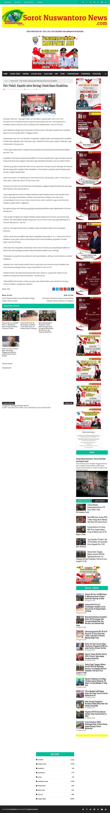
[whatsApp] (79, 2)
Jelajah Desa (36, 74)
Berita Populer (84, 501)
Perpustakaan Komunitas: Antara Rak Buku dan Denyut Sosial (91, 460)
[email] (102, 2)
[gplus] (90, 2)
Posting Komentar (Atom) (20, 406)
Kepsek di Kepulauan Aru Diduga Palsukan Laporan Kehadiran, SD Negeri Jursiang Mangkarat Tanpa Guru (96, 681)
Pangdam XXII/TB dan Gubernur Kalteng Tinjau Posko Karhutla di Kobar (96, 713)
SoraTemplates (13, 809)
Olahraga (41, 772)
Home (5, 74)
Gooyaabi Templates (32, 809)
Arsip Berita (100, 501)
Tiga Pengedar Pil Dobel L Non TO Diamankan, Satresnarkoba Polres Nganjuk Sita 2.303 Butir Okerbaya (91, 543)
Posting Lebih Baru (8, 403)
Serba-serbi (41, 89)
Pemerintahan (73, 74)
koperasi (41, 768)
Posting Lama (68, 403)
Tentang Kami (29, 2)
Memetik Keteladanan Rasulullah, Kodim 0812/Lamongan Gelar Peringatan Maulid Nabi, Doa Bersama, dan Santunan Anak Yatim (46, 327)
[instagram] (94, 2)
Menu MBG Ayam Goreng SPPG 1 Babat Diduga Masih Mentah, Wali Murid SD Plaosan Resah (97, 519)
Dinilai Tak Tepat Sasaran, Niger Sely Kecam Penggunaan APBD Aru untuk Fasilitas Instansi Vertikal (10, 352)
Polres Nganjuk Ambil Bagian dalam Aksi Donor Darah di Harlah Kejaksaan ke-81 (96, 693)
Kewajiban (7, 2)
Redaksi (39, 2)
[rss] (98, 2)
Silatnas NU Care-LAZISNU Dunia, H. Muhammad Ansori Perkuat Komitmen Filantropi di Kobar (10, 325)
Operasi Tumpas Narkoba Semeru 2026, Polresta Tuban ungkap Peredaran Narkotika (96, 656)
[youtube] (105, 2)
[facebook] (87, 2)
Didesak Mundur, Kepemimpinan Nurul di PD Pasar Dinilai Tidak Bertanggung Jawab (90, 508)
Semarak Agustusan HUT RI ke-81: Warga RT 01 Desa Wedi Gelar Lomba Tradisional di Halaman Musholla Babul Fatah (96, 634)
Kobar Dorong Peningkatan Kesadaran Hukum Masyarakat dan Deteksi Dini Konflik (96, 703)
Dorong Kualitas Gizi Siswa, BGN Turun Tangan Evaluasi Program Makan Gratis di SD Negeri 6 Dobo (91, 531)
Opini (62, 74)
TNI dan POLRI (9, 79)
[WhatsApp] (79, 809)
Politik (40, 794)
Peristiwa (97, 74)
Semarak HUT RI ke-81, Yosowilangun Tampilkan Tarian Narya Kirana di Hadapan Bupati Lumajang (29, 325)
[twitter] (83, 2)
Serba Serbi (15, 74)
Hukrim (26, 74)
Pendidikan (85, 74)
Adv (56, 74)
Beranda (17, 2)
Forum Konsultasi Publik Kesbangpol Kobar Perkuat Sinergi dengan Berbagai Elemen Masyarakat (96, 725)
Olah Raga (48, 74)
